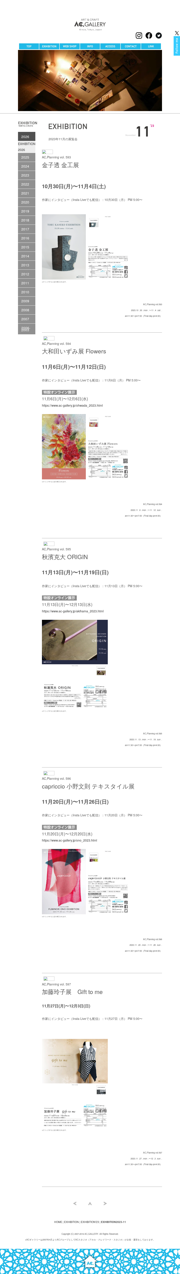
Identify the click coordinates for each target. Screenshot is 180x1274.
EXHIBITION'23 (90, 1222)
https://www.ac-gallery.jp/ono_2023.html (69, 840)
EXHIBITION (71, 1222)
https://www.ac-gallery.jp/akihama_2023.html (73, 611)
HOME (58, 1222)
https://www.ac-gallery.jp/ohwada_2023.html (72, 405)
